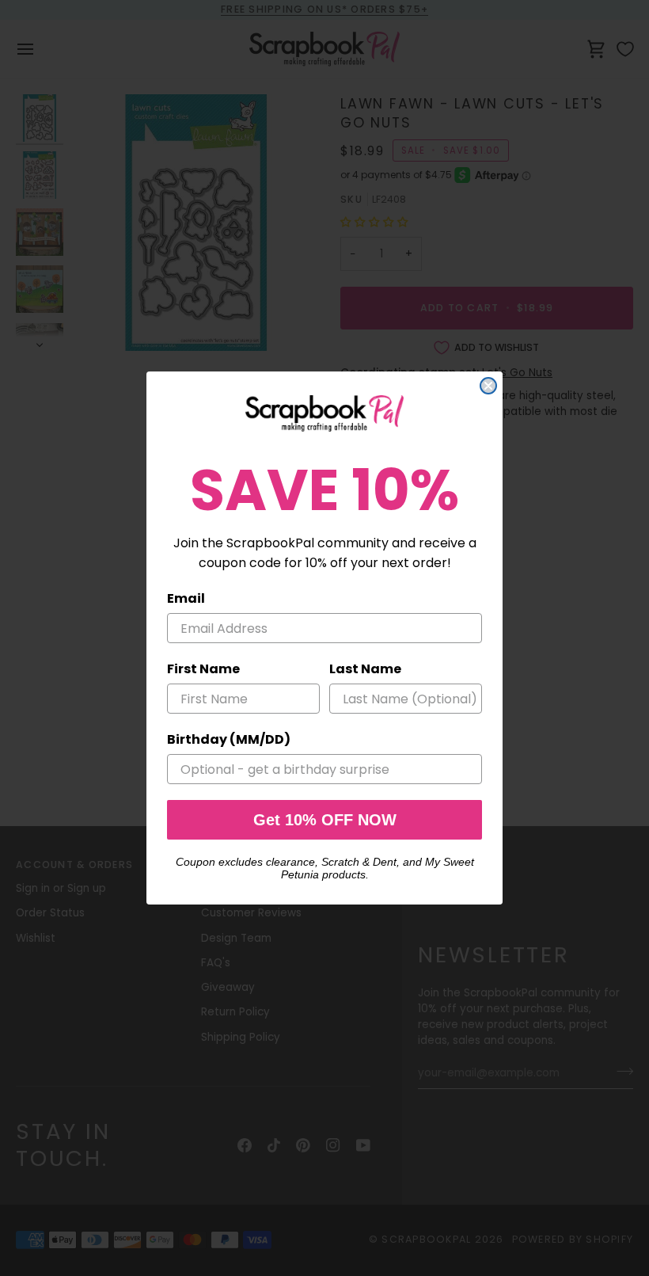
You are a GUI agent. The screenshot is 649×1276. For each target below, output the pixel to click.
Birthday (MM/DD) (228, 739)
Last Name (365, 669)
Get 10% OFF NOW (325, 819)
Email (186, 598)
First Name (203, 669)
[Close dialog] (488, 386)
